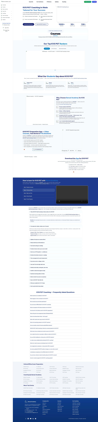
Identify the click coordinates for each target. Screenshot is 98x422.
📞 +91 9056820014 (38, 149)
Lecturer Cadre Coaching (54, 379)
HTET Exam (38, 372)
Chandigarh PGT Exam (27, 370)
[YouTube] (31, 419)
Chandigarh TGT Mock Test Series (68, 392)
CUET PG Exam (52, 366)
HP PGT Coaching (26, 379)
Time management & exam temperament (39, 258)
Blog (43, 407)
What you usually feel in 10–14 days (38, 283)
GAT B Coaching (75, 406)
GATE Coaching (65, 377)
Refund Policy (45, 412)
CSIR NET (59, 403)
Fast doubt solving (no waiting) (37, 245)
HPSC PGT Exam (78, 368)
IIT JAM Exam (38, 366)
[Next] (87, 85)
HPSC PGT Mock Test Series (80, 390)
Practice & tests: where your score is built (39, 248)
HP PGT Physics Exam (40, 368)
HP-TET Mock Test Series (54, 394)
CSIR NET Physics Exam (80, 366)
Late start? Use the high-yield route (38, 264)
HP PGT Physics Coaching (40, 379)
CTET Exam (78, 372)
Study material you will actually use (38, 242)
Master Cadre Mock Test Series (55, 392)
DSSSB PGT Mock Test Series (67, 390)
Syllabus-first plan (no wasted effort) (38, 239)
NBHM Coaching (75, 414)
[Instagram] (28, 419)
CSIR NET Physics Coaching (80, 377)
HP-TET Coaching (52, 382)
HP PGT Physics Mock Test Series (42, 390)
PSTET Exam (65, 372)
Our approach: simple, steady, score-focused (40, 226)
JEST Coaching (75, 412)
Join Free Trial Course (28, 24)
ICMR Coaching (75, 411)
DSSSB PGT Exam (66, 368)
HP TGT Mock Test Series (40, 392)
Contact (44, 414)
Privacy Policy (45, 411)
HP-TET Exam (52, 372)
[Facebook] (26, 419)
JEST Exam (60, 411)
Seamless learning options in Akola (38, 273)
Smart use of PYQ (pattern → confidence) (39, 251)
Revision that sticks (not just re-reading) (39, 255)
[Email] (35, 419)
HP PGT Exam (25, 368)
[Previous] (23, 85)
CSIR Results (47, 48)
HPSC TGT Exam (78, 370)
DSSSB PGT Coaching (66, 379)
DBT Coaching (75, 409)
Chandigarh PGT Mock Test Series (29, 392)
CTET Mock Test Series (79, 394)
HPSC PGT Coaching (79, 379)
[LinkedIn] (33, 419)
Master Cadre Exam (53, 370)
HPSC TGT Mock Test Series (80, 392)
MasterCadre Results (62, 48)
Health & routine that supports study (38, 270)
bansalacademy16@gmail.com (32, 412)
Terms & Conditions (46, 409)
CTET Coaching (78, 382)
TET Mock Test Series (27, 394)
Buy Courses (88, 1)
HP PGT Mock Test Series (27, 390)
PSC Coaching (75, 407)
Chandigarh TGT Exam (66, 370)
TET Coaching (25, 382)
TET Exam (25, 372)
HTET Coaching (39, 382)
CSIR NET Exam (26, 366)
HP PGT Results (54, 48)
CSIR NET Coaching (26, 377)
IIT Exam (59, 404)
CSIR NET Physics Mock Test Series (80, 388)
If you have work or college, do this (37, 261)
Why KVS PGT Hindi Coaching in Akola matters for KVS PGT (42, 211)
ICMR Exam (60, 409)
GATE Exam (64, 366)
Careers (44, 404)
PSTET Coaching (65, 382)
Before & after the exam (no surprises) (38, 276)
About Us (44, 403)
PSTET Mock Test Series (67, 394)
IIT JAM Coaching (39, 377)
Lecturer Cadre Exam (53, 368)
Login (95, 1)
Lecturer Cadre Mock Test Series (55, 390)
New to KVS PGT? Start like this (37, 279)
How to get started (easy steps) (37, 286)
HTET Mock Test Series (40, 394)
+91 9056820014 (29, 411)
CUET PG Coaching (53, 377)
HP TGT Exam (38, 370)
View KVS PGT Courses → (41, 24)
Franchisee (45, 406)
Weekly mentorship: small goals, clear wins (39, 267)
